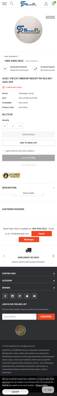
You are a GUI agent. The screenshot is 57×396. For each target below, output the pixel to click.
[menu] (4, 3)
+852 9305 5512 (14, 60)
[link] (5, 296)
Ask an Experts (31, 61)
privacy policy (42, 385)
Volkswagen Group (26, 93)
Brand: (5, 93)
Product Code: (8, 107)
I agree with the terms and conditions (19, 151)
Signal (42, 233)
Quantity (5, 120)
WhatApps (29, 239)
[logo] (28, 3)
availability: (7, 103)
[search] (11, 3)
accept (15, 392)
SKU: (4, 98)
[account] (46, 3)
